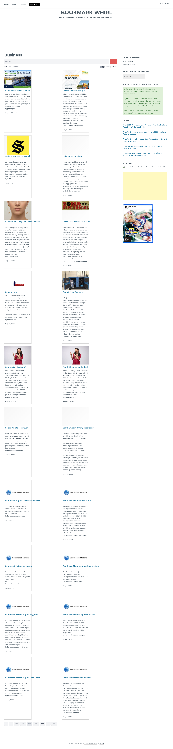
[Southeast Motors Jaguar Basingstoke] (75, 568)
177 (23, 724)
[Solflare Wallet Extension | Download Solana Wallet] (17, 167)
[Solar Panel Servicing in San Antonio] (75, 101)
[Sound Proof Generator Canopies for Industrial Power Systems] (75, 307)
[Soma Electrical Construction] (75, 234)
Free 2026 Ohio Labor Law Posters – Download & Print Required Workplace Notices (145, 126)
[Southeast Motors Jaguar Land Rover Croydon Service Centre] (17, 688)
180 (42, 724)
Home (6, 4)
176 (17, 724)
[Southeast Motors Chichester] (17, 568)
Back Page (164, 4)
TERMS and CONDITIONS (90, 743)
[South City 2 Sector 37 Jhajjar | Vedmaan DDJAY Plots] (17, 375)
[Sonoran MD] (17, 307)
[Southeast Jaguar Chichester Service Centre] (17, 511)
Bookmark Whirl (86, 12)
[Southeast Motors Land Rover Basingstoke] (75, 688)
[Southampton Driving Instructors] (75, 442)
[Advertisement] (86, 35)
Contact (102, 743)
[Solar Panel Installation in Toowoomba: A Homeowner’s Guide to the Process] (17, 101)
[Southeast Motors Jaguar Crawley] (75, 624)
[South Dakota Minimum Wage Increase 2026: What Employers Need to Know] (17, 442)
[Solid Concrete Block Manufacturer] (75, 167)
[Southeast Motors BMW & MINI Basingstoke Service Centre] (75, 511)
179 (36, 724)
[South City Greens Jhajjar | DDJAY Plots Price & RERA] (75, 375)
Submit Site (34, 4)
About (14, 4)
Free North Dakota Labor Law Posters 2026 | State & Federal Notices (144, 133)
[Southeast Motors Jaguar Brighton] (17, 624)
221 (54, 724)
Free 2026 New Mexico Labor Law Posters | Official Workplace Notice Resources (143, 154)
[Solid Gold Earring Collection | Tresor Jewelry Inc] (17, 234)
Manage (23, 4)
